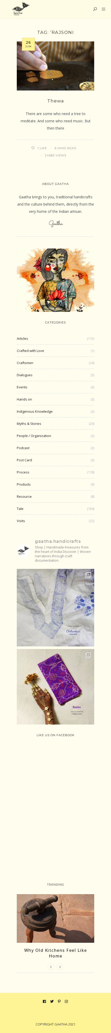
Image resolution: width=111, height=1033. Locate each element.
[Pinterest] (59, 1001)
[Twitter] (52, 1001)
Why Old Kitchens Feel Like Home (55, 953)
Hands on (24, 399)
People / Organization (34, 435)
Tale (20, 508)
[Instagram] (66, 1001)
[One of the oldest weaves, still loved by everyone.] (55, 688)
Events (22, 387)
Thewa (55, 100)
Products (24, 484)
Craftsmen (25, 362)
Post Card (24, 460)
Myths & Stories (29, 423)
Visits (21, 520)
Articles (22, 338)
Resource (24, 496)
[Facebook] (44, 1001)
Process (23, 472)
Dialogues (25, 375)
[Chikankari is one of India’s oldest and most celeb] (55, 607)
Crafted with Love (30, 350)
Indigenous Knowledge (35, 411)
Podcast (23, 448)
